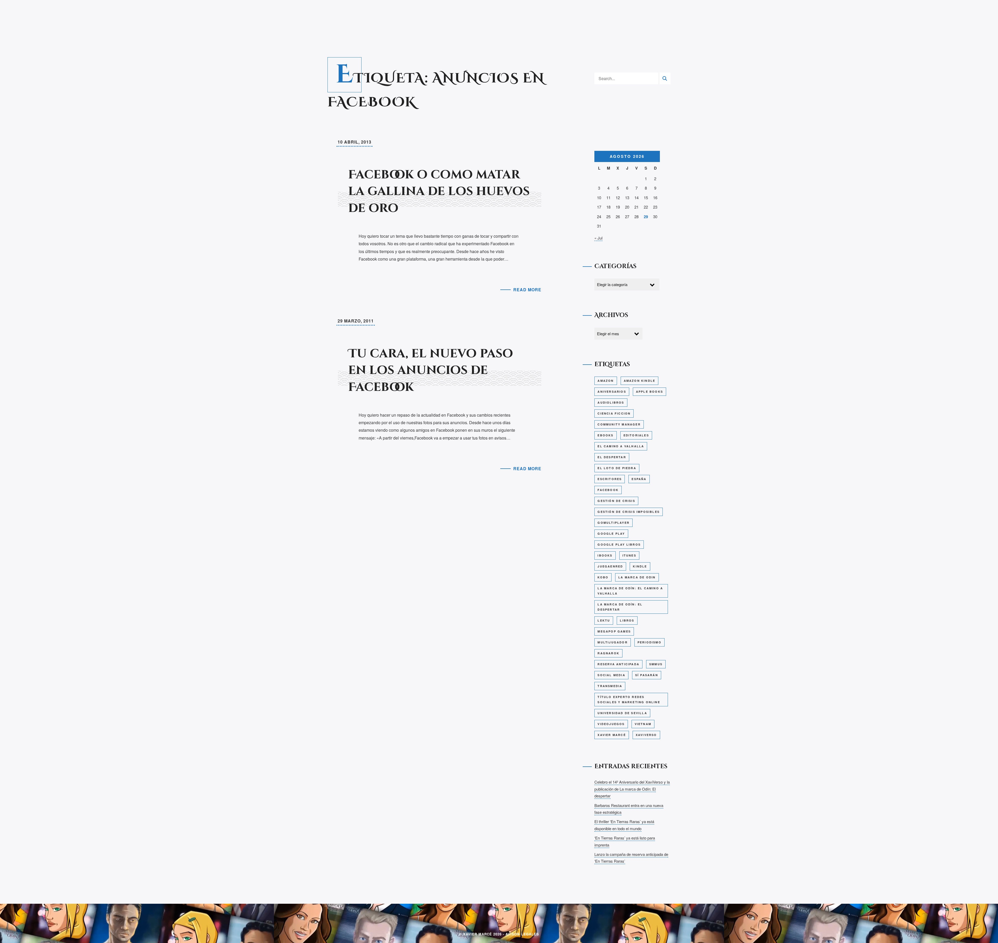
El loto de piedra (617, 468)
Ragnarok (608, 653)
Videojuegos (611, 724)
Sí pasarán (646, 675)
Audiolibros (611, 402)
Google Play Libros (619, 544)
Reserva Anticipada (618, 664)
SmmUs (655, 664)
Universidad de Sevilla (622, 713)
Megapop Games (614, 631)
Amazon (606, 381)
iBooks (605, 555)
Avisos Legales (522, 934)
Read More (527, 290)
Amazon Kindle (639, 381)
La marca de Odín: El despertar (620, 606)
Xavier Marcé (612, 735)
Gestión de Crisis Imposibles (629, 512)
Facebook (608, 490)
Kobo (603, 577)
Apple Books (649, 391)
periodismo (649, 642)
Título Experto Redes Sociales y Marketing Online (629, 699)
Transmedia (610, 686)
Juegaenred (610, 566)
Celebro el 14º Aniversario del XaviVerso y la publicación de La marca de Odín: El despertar (632, 788)
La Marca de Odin (636, 577)
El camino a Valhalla (621, 446)
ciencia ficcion (614, 413)
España (639, 479)
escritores (610, 479)
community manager (619, 424)
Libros (627, 620)
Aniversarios (612, 391)
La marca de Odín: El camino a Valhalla (630, 590)
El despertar (612, 457)
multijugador (612, 642)
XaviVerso (646, 735)
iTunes (629, 555)
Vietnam (643, 724)
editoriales (636, 435)
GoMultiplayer (613, 523)
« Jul (598, 238)
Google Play (611, 533)
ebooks (605, 435)
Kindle (640, 566)
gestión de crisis (616, 501)
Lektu (604, 620)
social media (611, 675)
